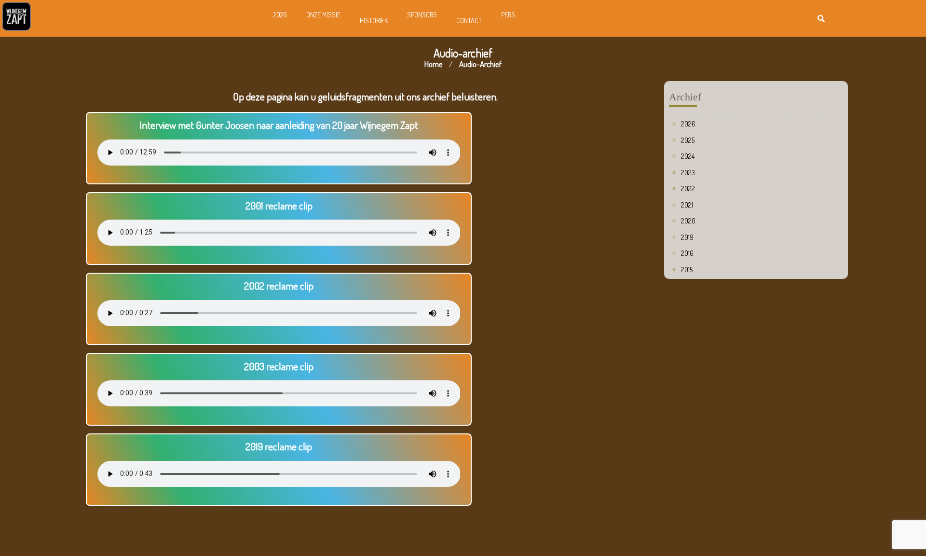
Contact (469, 20)
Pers (508, 15)
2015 (687, 269)
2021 (687, 204)
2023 (688, 172)
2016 (687, 253)
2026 (280, 15)
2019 (687, 237)
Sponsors (422, 15)
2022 (688, 188)
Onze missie (323, 15)
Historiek (374, 20)
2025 (687, 140)
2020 (688, 220)
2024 (687, 156)
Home (433, 64)
